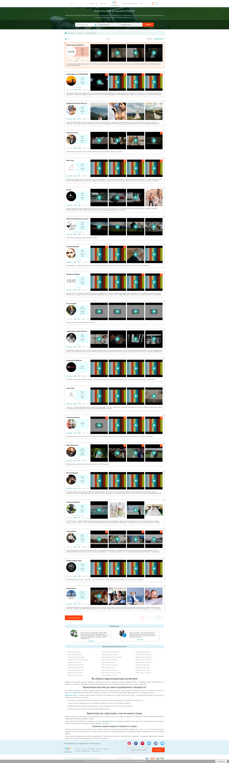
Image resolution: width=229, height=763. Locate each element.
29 (162, 618)
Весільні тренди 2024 (130, 4)
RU (73, 3)
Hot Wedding (71, 33)
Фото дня (103, 4)
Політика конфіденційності (83, 751)
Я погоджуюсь (221, 761)
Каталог (80, 33)
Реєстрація (158, 750)
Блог (141, 4)
